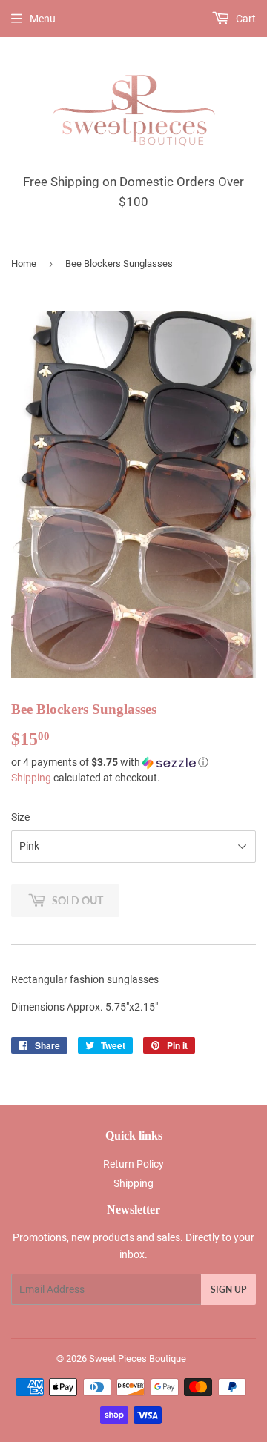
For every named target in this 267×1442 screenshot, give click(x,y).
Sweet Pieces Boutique (137, 1358)
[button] (133, 762)
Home (23, 263)
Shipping (31, 778)
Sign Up (228, 1289)
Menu (43, 18)
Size (20, 817)
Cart (245, 18)
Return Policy (133, 1164)
